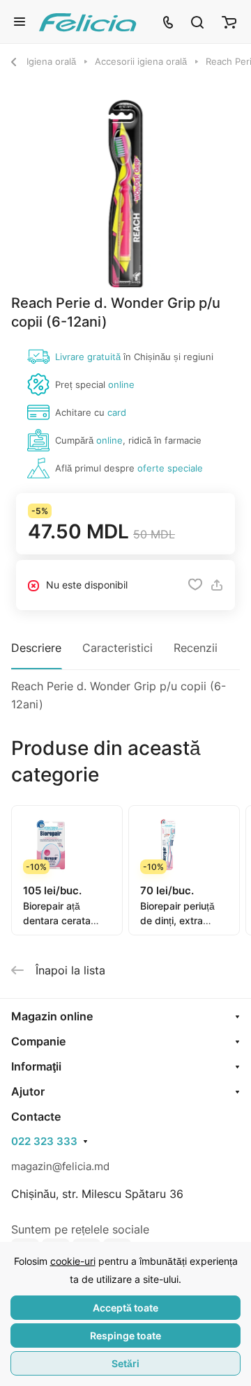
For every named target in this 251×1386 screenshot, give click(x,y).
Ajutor (28, 1091)
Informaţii (36, 1066)
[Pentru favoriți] (195, 585)
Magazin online (52, 1016)
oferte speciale (170, 468)
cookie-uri (73, 1261)
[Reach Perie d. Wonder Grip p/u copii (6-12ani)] (125, 194)
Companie (38, 1041)
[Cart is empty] (229, 22)
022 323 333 (44, 1141)
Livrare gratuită (88, 356)
